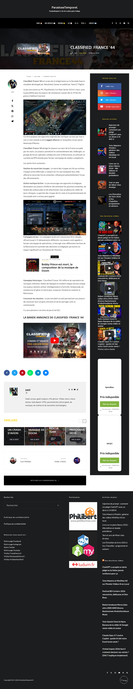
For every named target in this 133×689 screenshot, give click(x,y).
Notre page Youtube (12, 550)
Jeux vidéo (82, 53)
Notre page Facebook (12, 541)
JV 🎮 (76, 23)
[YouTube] (124, 23)
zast (75, 53)
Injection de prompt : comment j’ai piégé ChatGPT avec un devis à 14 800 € (115, 132)
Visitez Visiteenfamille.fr (14, 559)
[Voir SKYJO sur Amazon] (109, 428)
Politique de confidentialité (15, 524)
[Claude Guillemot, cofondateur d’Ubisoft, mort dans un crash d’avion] (14, 436)
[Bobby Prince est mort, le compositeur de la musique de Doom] (35, 436)
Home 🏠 (39, 23)
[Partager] (12, 101)
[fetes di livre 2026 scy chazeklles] (102, 200)
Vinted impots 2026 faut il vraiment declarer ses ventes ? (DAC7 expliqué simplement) (115, 652)
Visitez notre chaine (106, 349)
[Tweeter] (12, 106)
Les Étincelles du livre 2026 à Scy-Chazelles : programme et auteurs (115, 200)
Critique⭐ (61, 23)
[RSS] (123, 672)
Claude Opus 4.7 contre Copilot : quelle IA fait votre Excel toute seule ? (114, 638)
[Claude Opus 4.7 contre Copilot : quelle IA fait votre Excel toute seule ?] (109, 334)
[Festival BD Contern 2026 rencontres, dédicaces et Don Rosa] (109, 268)
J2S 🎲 (70, 23)
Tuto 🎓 (83, 23)
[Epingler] (12, 111)
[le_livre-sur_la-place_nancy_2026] (102, 169)
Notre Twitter (9, 547)
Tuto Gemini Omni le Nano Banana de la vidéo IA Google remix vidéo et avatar (115, 624)
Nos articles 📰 (50, 23)
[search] (58, 505)
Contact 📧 (93, 23)
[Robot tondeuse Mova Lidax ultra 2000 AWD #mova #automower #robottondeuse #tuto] (109, 288)
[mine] (102, 185)
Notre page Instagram (12, 544)
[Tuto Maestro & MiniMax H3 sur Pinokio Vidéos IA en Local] (102, 151)
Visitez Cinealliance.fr (13, 553)
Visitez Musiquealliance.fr (14, 556)
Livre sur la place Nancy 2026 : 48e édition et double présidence (114, 170)
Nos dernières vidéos (114, 561)
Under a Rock (60, 460)
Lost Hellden (25, 460)
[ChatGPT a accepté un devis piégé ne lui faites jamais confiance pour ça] (102, 132)
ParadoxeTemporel (64, 7)
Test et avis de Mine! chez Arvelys (115, 184)
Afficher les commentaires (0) (44, 480)
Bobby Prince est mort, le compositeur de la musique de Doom (60, 267)
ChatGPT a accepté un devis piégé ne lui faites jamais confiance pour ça (114, 570)
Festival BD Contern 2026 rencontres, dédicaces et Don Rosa (115, 594)
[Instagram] (120, 23)
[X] (116, 23)
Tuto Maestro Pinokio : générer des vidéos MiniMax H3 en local (115, 151)
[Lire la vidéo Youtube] (54, 340)
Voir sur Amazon (109, 404)
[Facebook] (112, 23)
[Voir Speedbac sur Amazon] (109, 372)
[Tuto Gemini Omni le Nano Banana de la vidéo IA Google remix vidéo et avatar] (109, 311)
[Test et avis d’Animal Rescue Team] (55, 436)
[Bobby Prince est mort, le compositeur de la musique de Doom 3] (32, 265)
